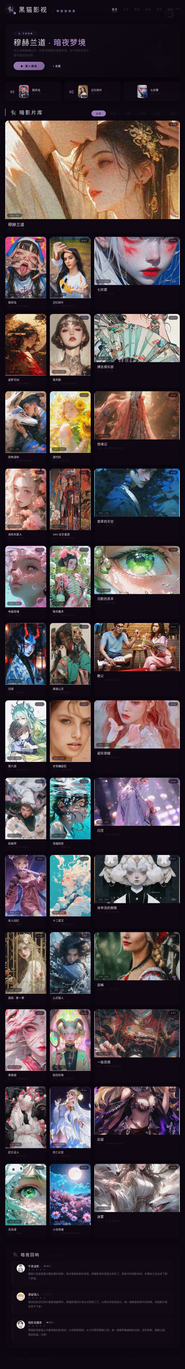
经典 (148, 9)
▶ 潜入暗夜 (29, 66)
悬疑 (137, 9)
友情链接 (175, 1359)
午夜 (126, 9)
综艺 (159, 9)
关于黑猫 (129, 1359)
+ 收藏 (57, 66)
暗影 (173, 9)
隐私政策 (144, 1359)
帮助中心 (160, 1359)
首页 (115, 9)
